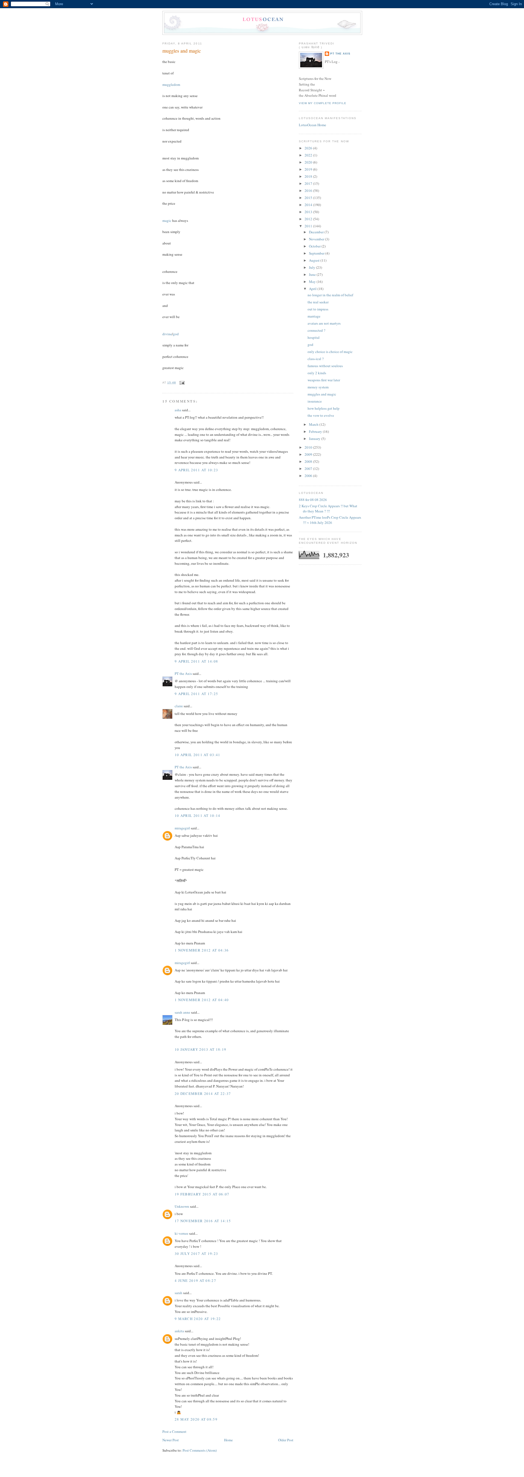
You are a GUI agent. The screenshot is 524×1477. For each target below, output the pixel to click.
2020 (309, 162)
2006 (309, 475)
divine (167, 333)
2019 (309, 169)
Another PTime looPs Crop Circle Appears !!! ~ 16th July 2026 (330, 520)
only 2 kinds (317, 372)
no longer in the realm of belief (330, 294)
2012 (309, 218)
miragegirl (182, 828)
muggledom (171, 84)
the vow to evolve (321, 415)
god (176, 333)
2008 (309, 461)
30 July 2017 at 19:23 (196, 1253)
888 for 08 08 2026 (313, 499)
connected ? (316, 330)
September (317, 253)
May (313, 281)
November (317, 239)
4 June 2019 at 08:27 (195, 1280)
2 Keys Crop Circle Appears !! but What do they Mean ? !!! (328, 508)
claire (179, 705)
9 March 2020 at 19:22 (198, 1318)
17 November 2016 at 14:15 (203, 1220)
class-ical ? (316, 358)
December (316, 231)
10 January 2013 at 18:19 (200, 1049)
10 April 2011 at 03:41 (198, 754)
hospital (314, 337)
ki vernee (181, 1233)
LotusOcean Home (312, 124)
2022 (309, 155)
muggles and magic (181, 50)
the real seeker (318, 302)
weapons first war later (324, 379)
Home (228, 1439)
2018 (309, 176)
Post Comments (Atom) (200, 1450)
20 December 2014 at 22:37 (203, 1093)
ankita (179, 1330)
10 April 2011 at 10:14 (198, 815)
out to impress (318, 309)
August (314, 260)
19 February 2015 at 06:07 (202, 1194)
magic (166, 220)
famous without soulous (325, 365)
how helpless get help (324, 408)
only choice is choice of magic (330, 351)
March (314, 424)
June (313, 274)
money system (318, 387)
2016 (309, 190)
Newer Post (170, 1439)
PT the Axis (183, 673)
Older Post (285, 1439)
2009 (309, 454)
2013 (309, 211)
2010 (309, 447)
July (312, 267)
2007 (309, 468)
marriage (314, 316)
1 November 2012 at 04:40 (202, 999)
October (315, 246)
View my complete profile (322, 103)
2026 (309, 148)
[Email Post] (181, 382)
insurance (315, 401)
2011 (309, 225)
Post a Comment (174, 1431)
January (315, 438)
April (313, 288)
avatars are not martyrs (324, 323)
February (316, 431)
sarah (178, 1292)
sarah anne (182, 1012)
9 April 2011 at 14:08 (196, 661)
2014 (309, 204)
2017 (309, 183)
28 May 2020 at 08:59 (196, 1419)
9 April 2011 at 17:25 (196, 693)
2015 (309, 197)
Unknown (182, 1206)
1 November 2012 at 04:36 (202, 950)
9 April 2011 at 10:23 (196, 469)
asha (178, 409)
